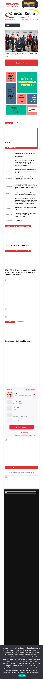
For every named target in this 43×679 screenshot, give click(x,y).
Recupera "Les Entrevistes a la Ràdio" (18, 226)
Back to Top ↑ (21, 63)
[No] (40, 662)
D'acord (22, 676)
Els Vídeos (10, 322)
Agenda (9, 123)
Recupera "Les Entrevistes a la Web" (18, 251)
